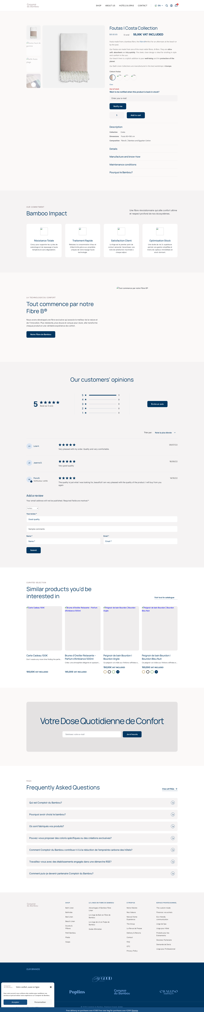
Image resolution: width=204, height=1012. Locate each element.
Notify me (117, 106)
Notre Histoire (132, 908)
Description (116, 126)
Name (29, 536)
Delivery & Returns (134, 933)
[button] (51, 987)
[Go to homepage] (44, 905)
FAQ (128, 942)
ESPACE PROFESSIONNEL (166, 903)
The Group (131, 924)
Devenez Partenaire (164, 940)
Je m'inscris (132, 734)
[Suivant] (33, 84)
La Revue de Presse (134, 928)
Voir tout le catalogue (164, 597)
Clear (111, 84)
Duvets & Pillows (68, 927)
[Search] (166, 5)
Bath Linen (69, 908)
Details (113, 148)
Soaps (67, 942)
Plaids (67, 937)
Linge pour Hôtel (162, 928)
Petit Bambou (70, 933)
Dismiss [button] (135, 1010)
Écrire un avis (157, 404)
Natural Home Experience (132, 918)
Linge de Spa (161, 924)
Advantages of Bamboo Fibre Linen (100, 909)
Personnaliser (40, 1002)
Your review (31, 514)
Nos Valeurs (131, 912)
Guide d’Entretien (95, 929)
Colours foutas (115, 71)
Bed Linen (69, 917)
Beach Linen (70, 921)
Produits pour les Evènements (162, 934)
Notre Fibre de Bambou (40, 334)
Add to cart (136, 115)
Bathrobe (68, 912)
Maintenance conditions (123, 164)
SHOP (67, 903)
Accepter (15, 1002)
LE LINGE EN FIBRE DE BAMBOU (101, 903)
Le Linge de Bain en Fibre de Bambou (99, 916)
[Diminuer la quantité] (112, 115)
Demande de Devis (163, 944)
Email (106, 536)
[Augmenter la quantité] (121, 115)
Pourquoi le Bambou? (121, 172)
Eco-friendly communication (162, 918)
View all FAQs (168, 789)
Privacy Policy (132, 951)
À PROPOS (131, 903)
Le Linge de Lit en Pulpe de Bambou (99, 923)
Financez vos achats (164, 912)
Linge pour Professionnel (165, 949)
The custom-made (163, 908)
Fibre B (142, 41)
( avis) (126, 35)
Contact (130, 937)
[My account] (171, 5)
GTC (128, 946)
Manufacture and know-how (125, 156)
